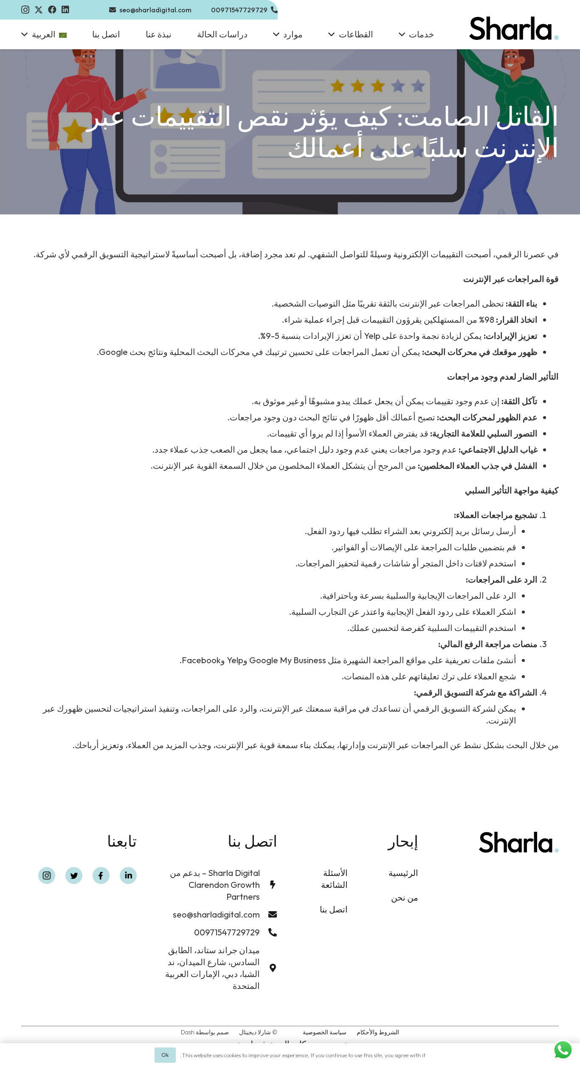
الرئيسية (403, 872)
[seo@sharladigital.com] (268, 914)
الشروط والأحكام (378, 1032)
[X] (38, 10)
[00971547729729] (268, 932)
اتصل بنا (334, 909)
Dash (187, 1032)
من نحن (404, 897)
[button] (404, 34)
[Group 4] (514, 28)
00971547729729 (227, 932)
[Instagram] (25, 9)
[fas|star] (128, 875)
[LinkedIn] (65, 10)
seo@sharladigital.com (216, 914)
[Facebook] (52, 10)
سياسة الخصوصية (324, 1032)
